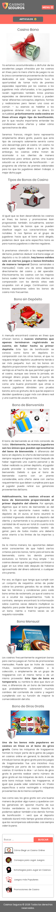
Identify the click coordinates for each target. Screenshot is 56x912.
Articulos (26, 19)
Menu (46, 7)
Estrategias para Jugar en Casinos (32, 870)
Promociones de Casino (26, 889)
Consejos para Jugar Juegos (29, 860)
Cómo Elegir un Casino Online (29, 850)
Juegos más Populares (26, 879)
